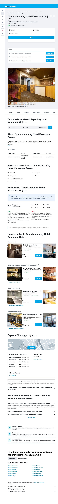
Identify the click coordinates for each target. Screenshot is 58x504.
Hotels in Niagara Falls (37, 475)
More (9, 145)
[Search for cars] (2, 16)
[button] (2, 6)
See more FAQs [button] (31, 417)
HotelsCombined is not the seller (16, 486)
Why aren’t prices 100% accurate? (17, 491)
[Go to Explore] (2, 22)
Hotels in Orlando (12, 469)
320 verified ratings (20, 25)
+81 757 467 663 (12, 23)
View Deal (38, 255)
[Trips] (2, 26)
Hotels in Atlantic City (37, 471)
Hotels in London (12, 473)
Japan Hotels (14, 11)
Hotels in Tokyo (11, 475)
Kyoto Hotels (37, 11)
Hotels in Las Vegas (12, 465)
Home (9, 11)
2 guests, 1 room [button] (13, 34)
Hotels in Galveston (36, 473)
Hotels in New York (12, 471)
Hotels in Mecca (35, 465)
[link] (16, 259)
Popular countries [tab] (22, 458)
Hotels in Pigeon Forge (37, 467)
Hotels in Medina (36, 469)
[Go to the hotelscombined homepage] (10, 6)
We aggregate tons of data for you (16, 489)
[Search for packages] (2, 19)
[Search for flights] (2, 10)
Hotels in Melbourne (13, 467)
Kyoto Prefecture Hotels (26, 11)
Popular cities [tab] (12, 458)
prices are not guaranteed (39, 482)
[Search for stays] (2, 13)
